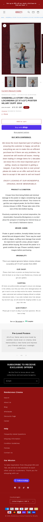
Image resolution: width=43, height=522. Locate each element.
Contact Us (8, 453)
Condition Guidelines (12, 443)
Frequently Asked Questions (15, 434)
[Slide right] (41, 82)
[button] (4, 12)
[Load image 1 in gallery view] (10, 82)
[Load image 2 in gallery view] (21, 82)
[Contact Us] (33, 12)
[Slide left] (2, 82)
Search (6, 398)
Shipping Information (12, 439)
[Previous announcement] (4, 4)
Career (6, 421)
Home (2, 17)
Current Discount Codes (11, 91)
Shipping (4, 111)
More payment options (21, 132)
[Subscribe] (36, 381)
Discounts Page (10, 416)
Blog (5, 407)
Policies (7, 448)
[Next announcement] (39, 4)
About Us (7, 402)
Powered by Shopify (31, 516)
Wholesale (8, 412)
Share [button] (6, 114)
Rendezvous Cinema (17, 516)
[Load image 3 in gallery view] (33, 82)
